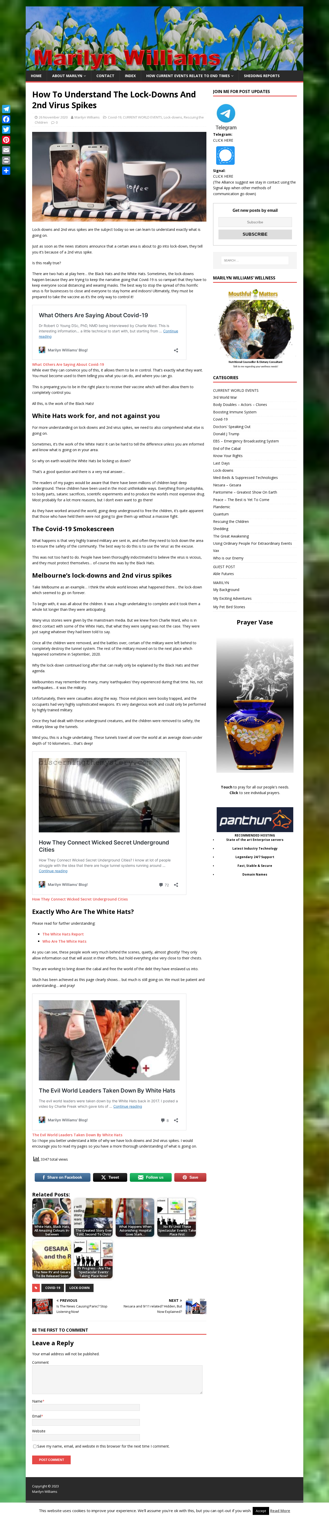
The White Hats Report (63, 934)
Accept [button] (261, 1510)
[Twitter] (6, 129)
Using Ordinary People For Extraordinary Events (252, 543)
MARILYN (221, 582)
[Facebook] (6, 119)
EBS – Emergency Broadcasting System (246, 441)
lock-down (79, 1288)
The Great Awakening (231, 536)
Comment (40, 1362)
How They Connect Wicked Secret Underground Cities (80, 899)
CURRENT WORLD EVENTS (142, 117)
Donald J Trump (226, 433)
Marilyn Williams (87, 117)
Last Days (221, 463)
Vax (216, 550)
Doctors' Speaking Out (232, 426)
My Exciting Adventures (232, 598)
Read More (280, 1510)
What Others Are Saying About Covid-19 (68, 364)
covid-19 (52, 1288)
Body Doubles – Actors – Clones (240, 404)
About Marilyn (67, 75)
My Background (226, 589)
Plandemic (221, 506)
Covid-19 (114, 117)
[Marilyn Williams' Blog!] (164, 67)
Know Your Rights (228, 455)
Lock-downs (173, 117)
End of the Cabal (227, 448)
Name (37, 1401)
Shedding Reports (262, 75)
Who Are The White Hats (64, 941)
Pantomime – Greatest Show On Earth (245, 492)
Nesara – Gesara (227, 485)
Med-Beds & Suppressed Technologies (245, 477)
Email (36, 1416)
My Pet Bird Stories (229, 606)
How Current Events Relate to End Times (188, 75)
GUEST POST (224, 566)
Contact (105, 75)
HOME (36, 75)
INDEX (130, 75)
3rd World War (225, 397)
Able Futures (223, 573)
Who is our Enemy (228, 558)
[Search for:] (255, 260)
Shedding (220, 528)
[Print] (6, 160)
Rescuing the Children (231, 521)
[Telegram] (6, 109)
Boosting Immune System (235, 412)
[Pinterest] (6, 140)
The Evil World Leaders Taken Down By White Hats (77, 1134)
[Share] (6, 171)
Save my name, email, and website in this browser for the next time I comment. (103, 1446)
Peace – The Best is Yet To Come (241, 499)
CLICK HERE (223, 140)
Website (38, 1431)
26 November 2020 (53, 117)
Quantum (221, 514)
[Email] (6, 150)
